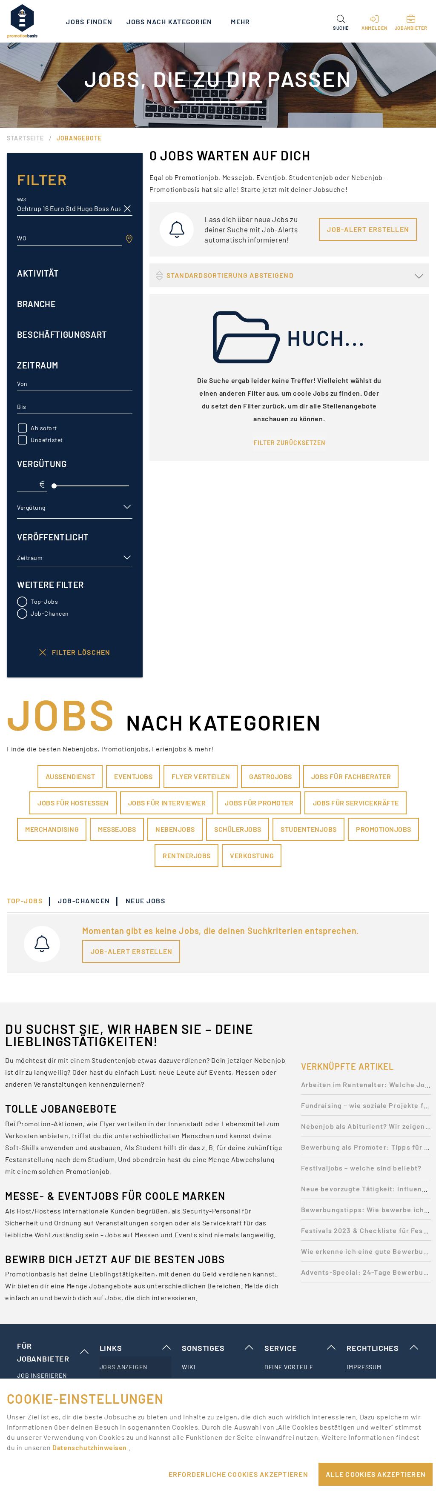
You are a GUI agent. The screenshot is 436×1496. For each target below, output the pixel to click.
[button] (341, 21)
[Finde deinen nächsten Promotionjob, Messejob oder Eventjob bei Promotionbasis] (22, 21)
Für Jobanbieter (43, 1352)
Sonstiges (203, 1348)
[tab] (29, 900)
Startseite (25, 138)
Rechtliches (373, 1348)
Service (280, 1348)
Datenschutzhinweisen (90, 1447)
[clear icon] (127, 208)
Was (21, 200)
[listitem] (53, 1375)
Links (111, 1348)
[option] (366, 1086)
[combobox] (69, 238)
